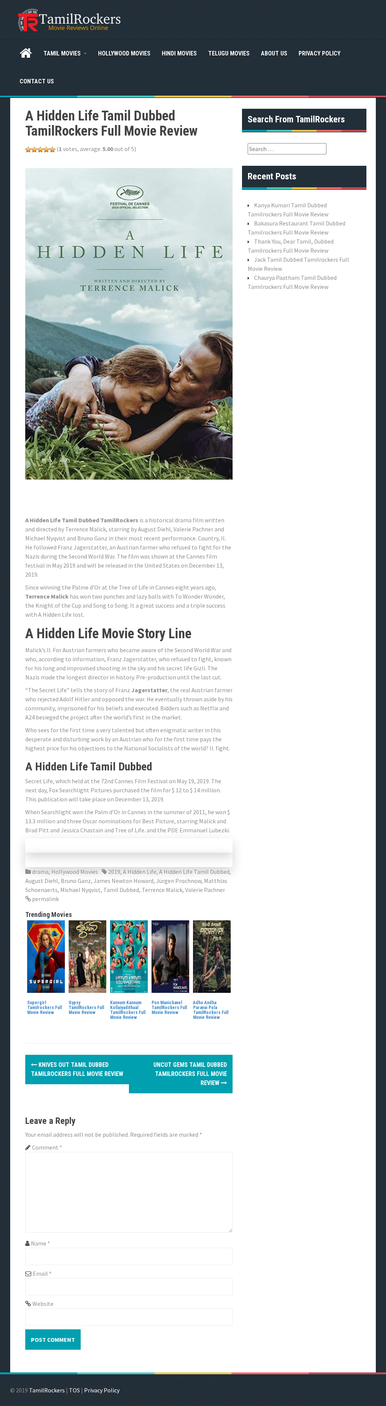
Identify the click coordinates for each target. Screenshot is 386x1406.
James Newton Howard (123, 880)
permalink (45, 899)
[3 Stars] (40, 150)
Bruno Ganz (76, 880)
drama (40, 871)
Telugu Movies (229, 53)
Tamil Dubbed (121, 890)
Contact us (37, 81)
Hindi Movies (179, 53)
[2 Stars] (34, 150)
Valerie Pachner (205, 890)
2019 (114, 871)
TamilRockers (47, 1390)
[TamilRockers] (68, 19)
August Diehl (41, 880)
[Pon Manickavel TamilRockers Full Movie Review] (170, 955)
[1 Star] (28, 150)
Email (42, 1273)
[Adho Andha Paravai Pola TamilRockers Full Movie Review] (212, 955)
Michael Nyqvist (80, 890)
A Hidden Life (139, 871)
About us (274, 53)
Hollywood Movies (124, 53)
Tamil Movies (62, 53)
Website (43, 1303)
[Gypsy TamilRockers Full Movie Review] (87, 955)
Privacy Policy (319, 53)
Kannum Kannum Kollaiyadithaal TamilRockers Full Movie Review (128, 1010)
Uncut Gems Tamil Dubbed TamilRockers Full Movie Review (190, 1074)
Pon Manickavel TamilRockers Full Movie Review (169, 1007)
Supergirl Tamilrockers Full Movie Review (44, 1007)
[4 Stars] (46, 150)
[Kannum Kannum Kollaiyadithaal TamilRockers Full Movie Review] (129, 955)
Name (40, 1243)
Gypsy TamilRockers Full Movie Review (86, 1007)
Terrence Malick (162, 890)
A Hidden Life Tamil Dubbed (194, 871)
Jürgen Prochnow (178, 880)
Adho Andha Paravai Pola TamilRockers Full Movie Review (210, 1010)
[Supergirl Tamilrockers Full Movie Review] (46, 955)
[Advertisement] (162, 497)
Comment (47, 1147)
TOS (74, 1390)
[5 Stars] (52, 150)
